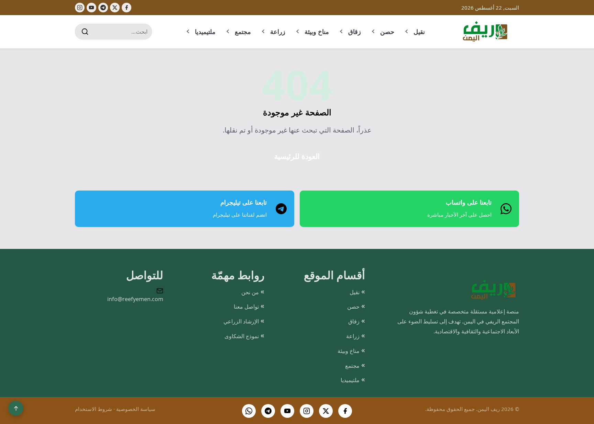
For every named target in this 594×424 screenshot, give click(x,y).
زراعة (277, 31)
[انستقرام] (307, 411)
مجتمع (243, 31)
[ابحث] (84, 31)
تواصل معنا (246, 306)
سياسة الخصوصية (135, 408)
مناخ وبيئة (317, 31)
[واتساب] (249, 411)
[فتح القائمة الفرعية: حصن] (373, 31)
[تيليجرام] (103, 7)
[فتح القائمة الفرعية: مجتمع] (228, 31)
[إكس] (115, 7)
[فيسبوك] (126, 7)
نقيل (419, 31)
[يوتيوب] (91, 7)
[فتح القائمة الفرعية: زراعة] (263, 31)
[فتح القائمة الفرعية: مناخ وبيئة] (298, 31)
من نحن (250, 292)
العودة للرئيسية (297, 156)
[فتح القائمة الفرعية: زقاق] (341, 31)
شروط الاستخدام (93, 408)
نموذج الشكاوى (241, 336)
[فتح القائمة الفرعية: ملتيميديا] (188, 31)
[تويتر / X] (326, 411)
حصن (387, 31)
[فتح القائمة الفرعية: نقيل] (407, 31)
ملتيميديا (205, 31)
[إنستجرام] (80, 7)
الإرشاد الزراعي (241, 321)
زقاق (354, 31)
